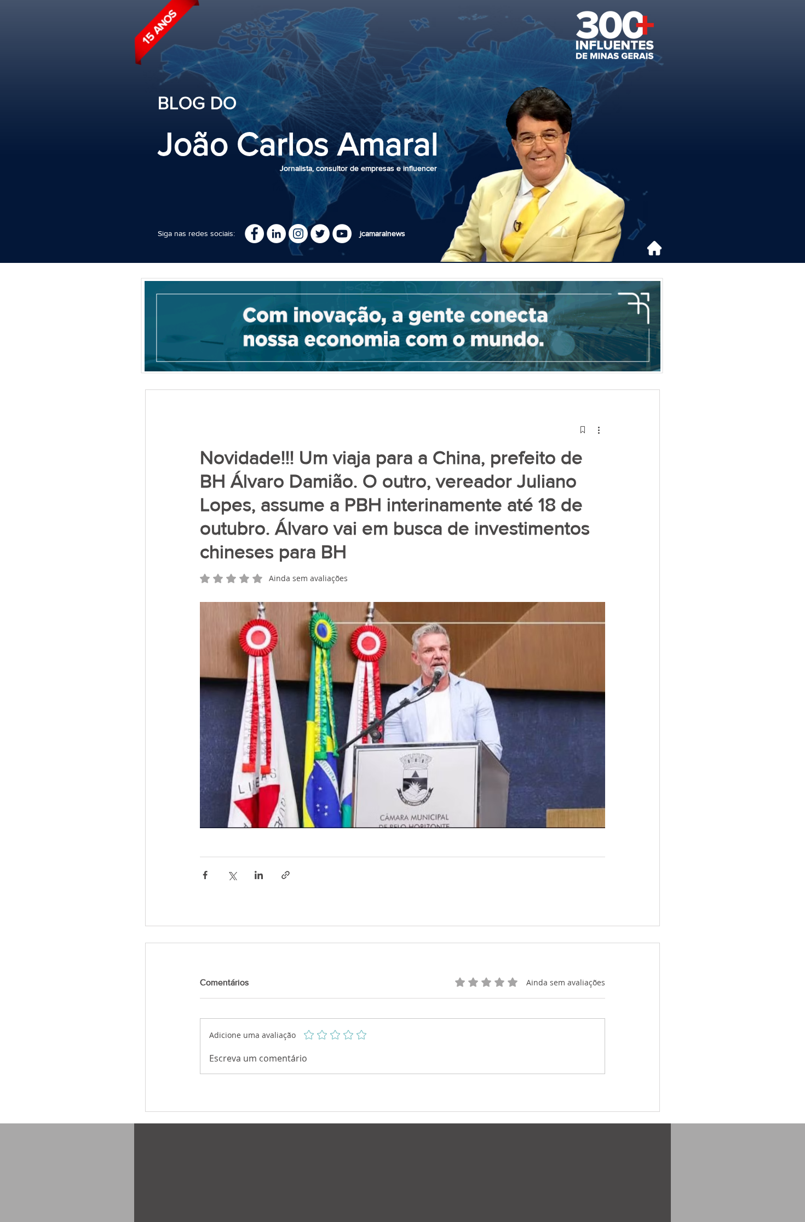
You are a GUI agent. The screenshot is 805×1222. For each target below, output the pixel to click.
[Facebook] (254, 233)
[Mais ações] (598, 429)
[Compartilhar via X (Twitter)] (232, 875)
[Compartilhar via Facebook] (205, 875)
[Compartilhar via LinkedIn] (259, 875)
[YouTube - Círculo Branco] (342, 233)
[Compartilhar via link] (285, 875)
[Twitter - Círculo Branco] (320, 233)
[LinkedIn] (276, 233)
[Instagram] (298, 233)
